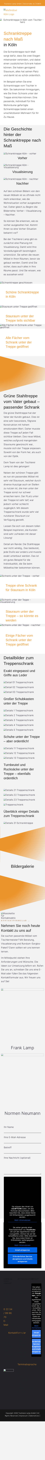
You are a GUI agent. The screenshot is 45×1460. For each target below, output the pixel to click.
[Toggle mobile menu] (40, 12)
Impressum (23, 1416)
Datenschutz (34, 1416)
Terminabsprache (27, 1364)
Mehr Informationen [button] (22, 1220)
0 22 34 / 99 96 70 (8, 1313)
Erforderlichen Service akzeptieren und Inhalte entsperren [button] (22, 1258)
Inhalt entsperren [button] (22, 1250)
